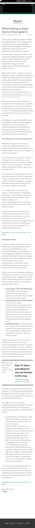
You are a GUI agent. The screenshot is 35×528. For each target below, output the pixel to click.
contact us (20, 523)
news (6, 523)
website (27, 523)
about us (12, 523)
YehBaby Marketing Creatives (14, 34)
